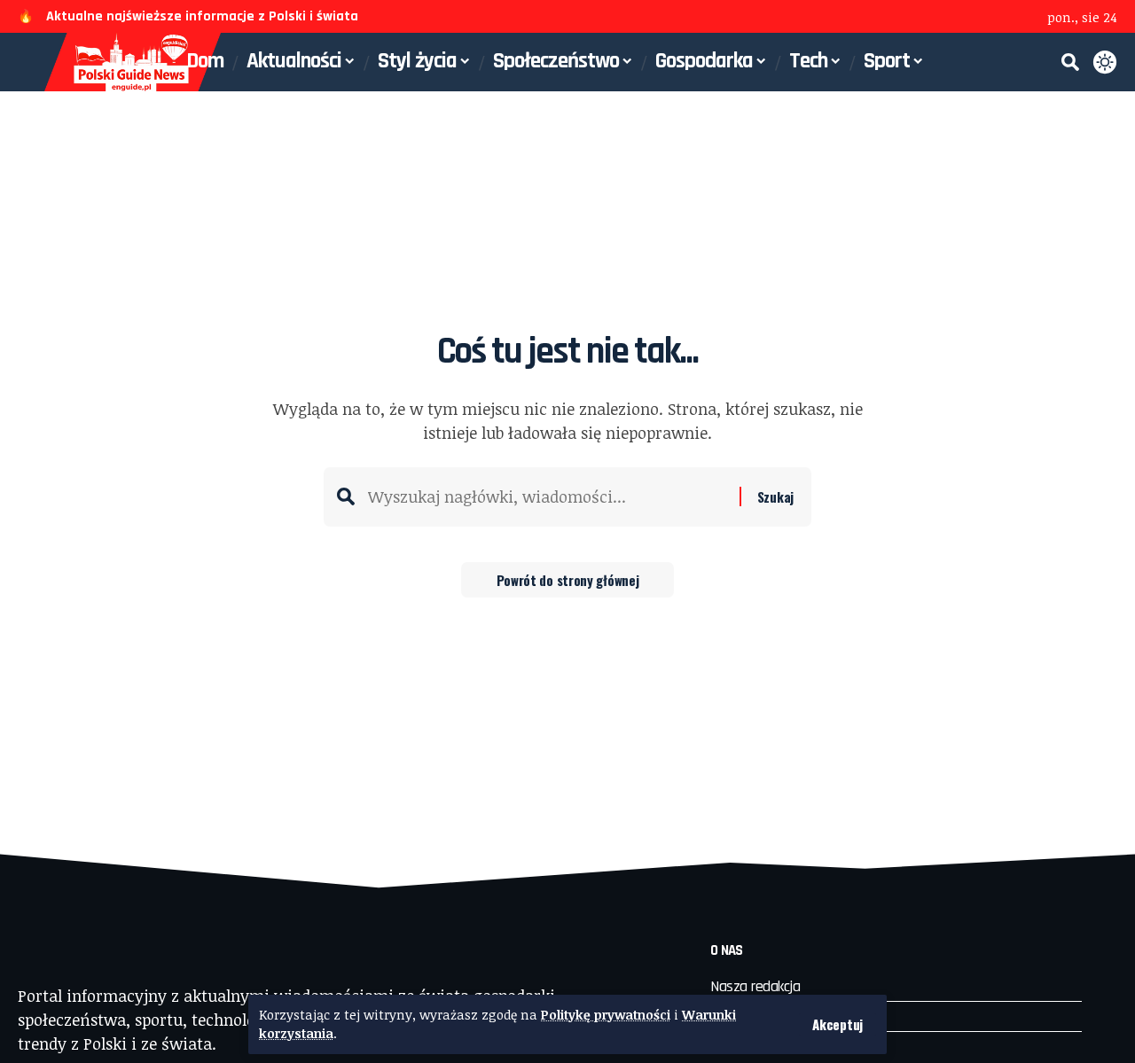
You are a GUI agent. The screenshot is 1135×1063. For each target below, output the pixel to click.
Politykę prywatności (605, 1014)
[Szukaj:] (547, 497)
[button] (837, 1024)
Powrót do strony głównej (568, 580)
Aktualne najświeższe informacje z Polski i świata (202, 16)
